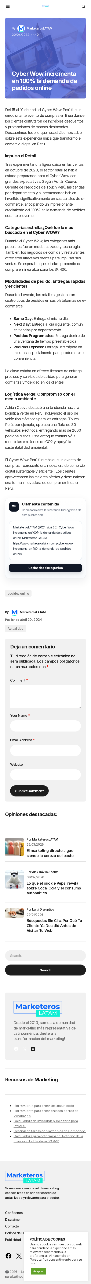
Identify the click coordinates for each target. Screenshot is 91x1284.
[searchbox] (45, 955)
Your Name (20, 715)
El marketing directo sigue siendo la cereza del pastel (50, 853)
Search (45, 970)
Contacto (12, 1226)
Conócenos (14, 1213)
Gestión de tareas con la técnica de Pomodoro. (50, 1131)
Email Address (22, 740)
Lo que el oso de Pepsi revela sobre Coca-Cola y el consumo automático (54, 888)
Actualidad (15, 629)
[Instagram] (33, 1049)
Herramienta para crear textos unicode (44, 1105)
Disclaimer (13, 1219)
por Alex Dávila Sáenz (42, 872)
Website (16, 764)
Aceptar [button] (38, 1271)
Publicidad (13, 1240)
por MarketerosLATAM (42, 839)
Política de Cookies (19, 1233)
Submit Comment (29, 791)
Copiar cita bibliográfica (45, 568)
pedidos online (18, 593)
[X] (24, 1049)
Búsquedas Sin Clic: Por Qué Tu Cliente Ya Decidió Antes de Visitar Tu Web (54, 925)
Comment (19, 680)
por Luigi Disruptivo (40, 909)
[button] (7, 6)
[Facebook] (16, 1049)
